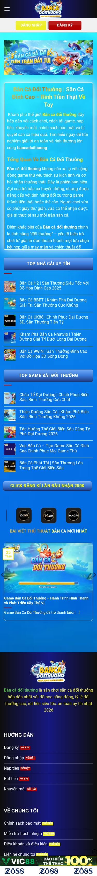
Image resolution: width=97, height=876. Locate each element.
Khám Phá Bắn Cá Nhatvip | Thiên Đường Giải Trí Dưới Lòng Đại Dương (53, 337)
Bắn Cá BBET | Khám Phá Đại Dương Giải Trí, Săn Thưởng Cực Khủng (53, 302)
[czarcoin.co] (48, 9)
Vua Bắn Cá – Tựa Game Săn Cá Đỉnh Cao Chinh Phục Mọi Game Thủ (54, 448)
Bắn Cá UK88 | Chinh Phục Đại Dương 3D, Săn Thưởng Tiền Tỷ (53, 320)
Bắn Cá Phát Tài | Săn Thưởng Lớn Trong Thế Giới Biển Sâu (51, 465)
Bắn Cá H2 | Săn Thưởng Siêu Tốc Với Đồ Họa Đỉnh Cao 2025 (54, 286)
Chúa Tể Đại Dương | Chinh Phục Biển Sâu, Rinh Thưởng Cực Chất (53, 397)
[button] (7, 9)
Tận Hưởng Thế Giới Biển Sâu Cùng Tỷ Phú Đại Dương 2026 (54, 431)
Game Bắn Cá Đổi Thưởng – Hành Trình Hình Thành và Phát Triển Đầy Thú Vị (46, 600)
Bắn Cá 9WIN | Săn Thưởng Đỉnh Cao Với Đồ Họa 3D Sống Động (53, 354)
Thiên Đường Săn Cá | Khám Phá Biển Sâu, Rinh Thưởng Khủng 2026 (54, 414)
